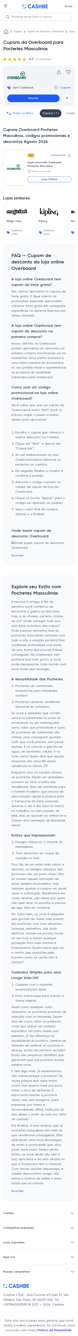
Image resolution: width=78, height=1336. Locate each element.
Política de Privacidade (55, 1330)
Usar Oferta (49, 179)
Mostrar (33, 98)
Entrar (68, 6)
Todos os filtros (23, 113)
